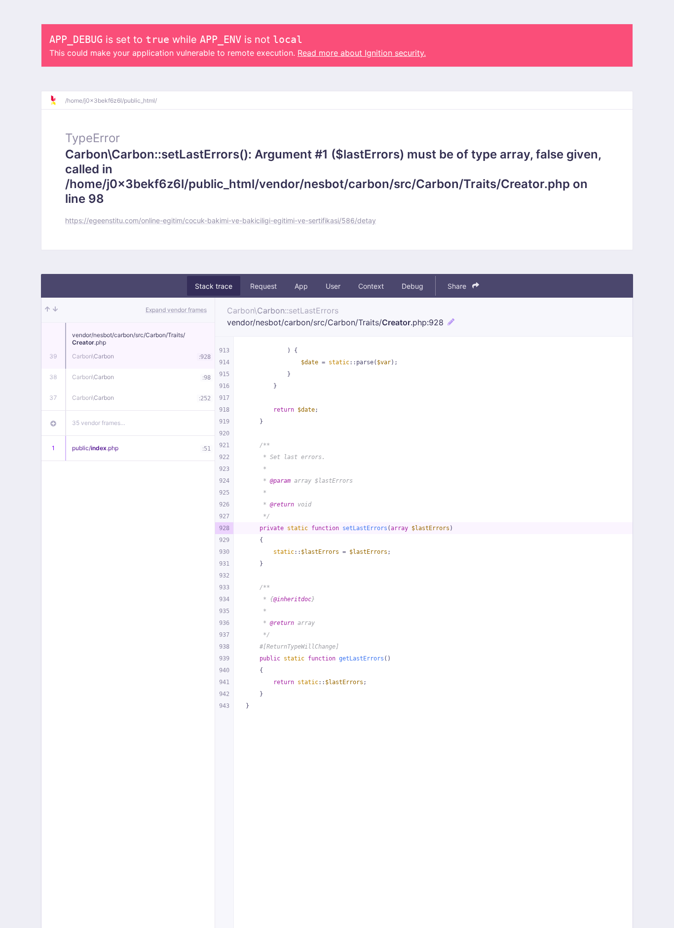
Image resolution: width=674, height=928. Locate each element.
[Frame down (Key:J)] (55, 310)
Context (371, 286)
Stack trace (213, 286)
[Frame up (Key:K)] (47, 310)
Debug (412, 286)
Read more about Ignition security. (362, 53)
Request (263, 286)
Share (458, 286)
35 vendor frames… (98, 422)
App (301, 286)
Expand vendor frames (176, 309)
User (333, 286)
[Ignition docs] (57, 100)
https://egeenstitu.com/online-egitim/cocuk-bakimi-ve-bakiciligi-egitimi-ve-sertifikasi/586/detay (220, 220)
